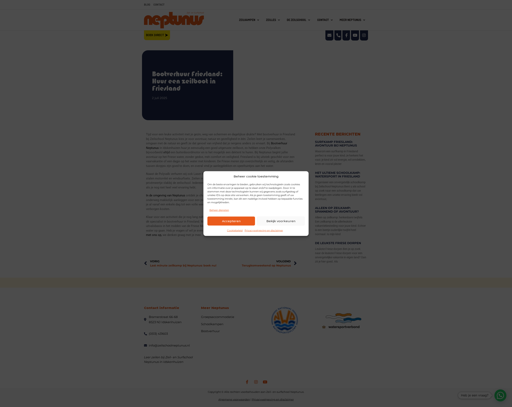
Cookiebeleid (235, 230)
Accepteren (231, 221)
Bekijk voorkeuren (280, 221)
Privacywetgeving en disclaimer (264, 230)
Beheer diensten (219, 210)
